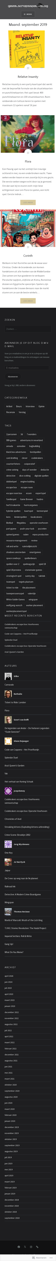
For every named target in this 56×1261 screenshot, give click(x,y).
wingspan (33, 599)
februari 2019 (10, 1187)
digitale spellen (41, 475)
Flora (7, 710)
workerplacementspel (16, 611)
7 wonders (31, 434)
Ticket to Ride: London (15, 702)
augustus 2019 (11, 1151)
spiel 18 (42, 564)
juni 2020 (8, 1103)
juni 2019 (8, 1163)
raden (26, 534)
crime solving (12, 469)
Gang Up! (9, 944)
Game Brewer (26, 499)
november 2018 (12, 1205)
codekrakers (37, 458)
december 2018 (12, 1199)
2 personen (11, 434)
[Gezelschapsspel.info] (37, 1246)
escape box (11, 487)
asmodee (21, 446)
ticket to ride (12, 587)
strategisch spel (13, 575)
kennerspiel (42, 511)
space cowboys (13, 558)
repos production (40, 534)
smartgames (35, 552)
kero (8, 517)
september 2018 (12, 1218)
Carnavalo (9, 684)
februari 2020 (10, 1115)
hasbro (40, 499)
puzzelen (42, 528)
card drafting (12, 458)
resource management (16, 540)
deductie (45, 469)
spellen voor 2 (12, 564)
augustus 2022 (11, 1024)
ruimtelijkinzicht (29, 546)
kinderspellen (20, 517)
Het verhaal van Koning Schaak (19, 781)
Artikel (9, 406)
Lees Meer (28, 202)
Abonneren (13, 376)
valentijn (32, 593)
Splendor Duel (11, 640)
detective (10, 475)
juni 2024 (8, 982)
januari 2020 (10, 1121)
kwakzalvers (36, 517)
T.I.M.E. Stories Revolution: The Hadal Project (25, 928)
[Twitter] (24, 1246)
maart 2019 (9, 1181)
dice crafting (25, 475)
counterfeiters (13, 463)
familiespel (11, 499)
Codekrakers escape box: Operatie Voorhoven (25, 646)
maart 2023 (9, 1000)
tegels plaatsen (26, 581)
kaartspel (28, 511)
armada (9, 446)
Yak (6, 773)
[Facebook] (18, 1246)
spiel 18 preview (13, 569)
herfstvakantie (13, 505)
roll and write (12, 546)
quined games (12, 534)
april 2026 (9, 976)
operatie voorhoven (39, 522)
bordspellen (35, 452)
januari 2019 (10, 1193)
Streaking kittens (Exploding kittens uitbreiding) (27, 826)
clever (24, 458)
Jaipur (7, 870)
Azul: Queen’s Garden (14, 652)
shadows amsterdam (16, 552)
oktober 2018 (11, 1211)
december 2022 (12, 1012)
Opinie (42, 406)
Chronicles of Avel (13, 819)
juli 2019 (8, 1157)
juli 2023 (8, 988)
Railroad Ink (10, 886)
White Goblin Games (15, 599)
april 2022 (9, 1036)
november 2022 (12, 1018)
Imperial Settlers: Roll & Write (18, 936)
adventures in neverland (31, 440)
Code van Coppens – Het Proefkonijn (21, 633)
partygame (11, 528)
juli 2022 (8, 1030)
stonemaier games (33, 569)
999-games (11, 440)
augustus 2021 (11, 1060)
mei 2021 (9, 1072)
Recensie (10, 412)
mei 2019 (9, 1169)
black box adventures (16, 452)
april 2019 (9, 1175)
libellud (9, 522)
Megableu (21, 522)
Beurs (19, 406)
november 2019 (12, 1133)
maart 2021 (9, 1078)
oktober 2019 (11, 1139)
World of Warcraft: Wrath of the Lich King (24, 920)
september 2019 (12, 1145)
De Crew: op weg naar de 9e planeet (21, 878)
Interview (30, 406)
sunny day (30, 575)
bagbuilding (34, 446)
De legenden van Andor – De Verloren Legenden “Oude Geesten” (27, 730)
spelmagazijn (29, 564)
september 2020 (12, 1091)
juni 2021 (8, 1066)
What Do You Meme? (14, 952)
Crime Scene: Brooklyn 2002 (17, 834)
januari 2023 (10, 1006)
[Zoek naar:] (28, 329)
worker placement (34, 605)
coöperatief (29, 463)
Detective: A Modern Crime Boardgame (23, 894)
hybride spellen (13, 511)
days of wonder (29, 469)
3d (22, 434)
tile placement (29, 587)
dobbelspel (11, 481)
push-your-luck (27, 528)
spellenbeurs (30, 558)
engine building (27, 481)
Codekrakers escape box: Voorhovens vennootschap (22, 626)
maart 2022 (9, 1042)
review (34, 540)
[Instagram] (31, 1246)
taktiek (42, 575)
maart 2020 (9, 1109)
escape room (27, 487)
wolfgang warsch (14, 605)
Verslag (22, 412)
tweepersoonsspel (15, 593)
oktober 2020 (11, 1084)
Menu (29, 14)
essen (29, 493)
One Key (9, 852)
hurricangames (31, 505)
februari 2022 (10, 1048)
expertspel (41, 493)
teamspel (10, 581)
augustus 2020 (11, 1097)
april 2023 (9, 994)
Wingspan (9, 902)
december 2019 (12, 1127)
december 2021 (12, 1054)
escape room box (14, 493)
